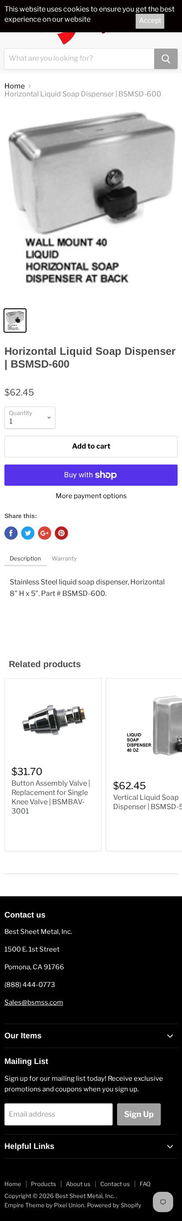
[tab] (25, 559)
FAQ (145, 1183)
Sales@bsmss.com (33, 1002)
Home (14, 86)
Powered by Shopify (114, 1205)
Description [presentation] (25, 558)
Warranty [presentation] (64, 558)
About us (78, 1183)
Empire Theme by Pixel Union (44, 1205)
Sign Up (139, 1114)
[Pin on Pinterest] (61, 533)
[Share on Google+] (44, 533)
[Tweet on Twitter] (27, 533)
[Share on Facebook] (11, 533)
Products (43, 1183)
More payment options (91, 496)
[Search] (166, 59)
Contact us (115, 1183)
